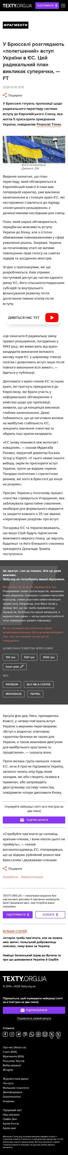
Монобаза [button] (14, 694)
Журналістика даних (15, 1079)
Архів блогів (11, 1123)
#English (8, 1070)
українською (27, 1142)
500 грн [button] (29, 657)
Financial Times (49, 124)
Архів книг (9, 1128)
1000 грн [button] (48, 657)
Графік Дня (10, 1119)
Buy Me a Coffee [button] (39, 684)
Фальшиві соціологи (16, 1088)
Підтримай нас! (12, 1110)
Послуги (8, 1083)
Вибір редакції (12, 1065)
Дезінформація (12, 1092)
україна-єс (11, 877)
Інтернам (8, 1101)
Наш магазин (11, 1114)
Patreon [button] (12, 684)
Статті (6, 1052)
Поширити (15, 95)
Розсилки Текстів (13, 1061)
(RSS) (14, 1052)
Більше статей (15, 931)
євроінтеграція (33, 877)
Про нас (8, 1047)
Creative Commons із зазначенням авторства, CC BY (38, 1139)
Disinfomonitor (12, 1096)
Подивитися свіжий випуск (34, 1018)
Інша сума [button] (12, 666)
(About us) (20, 1047)
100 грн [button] (10, 657)
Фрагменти (10, 1056)
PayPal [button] (35, 694)
